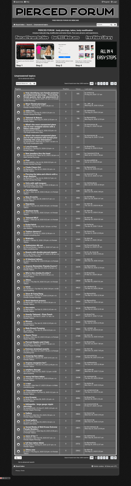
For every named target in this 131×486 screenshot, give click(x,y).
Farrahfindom (31, 190)
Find (27, 160)
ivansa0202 (30, 358)
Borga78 (29, 148)
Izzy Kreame (30, 397)
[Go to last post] (93, 93)
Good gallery (31, 420)
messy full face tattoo (35, 377)
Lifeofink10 (29, 289)
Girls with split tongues (35, 183)
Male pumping (29, 332)
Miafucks (29, 238)
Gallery (28, 413)
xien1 (27, 220)
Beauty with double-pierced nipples (41, 252)
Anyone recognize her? (35, 363)
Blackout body (31, 211)
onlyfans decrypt (32, 370)
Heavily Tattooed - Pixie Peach (38, 314)
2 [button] (98, 83)
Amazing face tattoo (34, 356)
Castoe (28, 372)
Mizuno (28, 321)
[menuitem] (26, 2)
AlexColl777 (30, 178)
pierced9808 (30, 162)
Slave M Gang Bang (34, 294)
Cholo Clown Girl (33, 167)
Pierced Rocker (31, 247)
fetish (27, 287)
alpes (27, 192)
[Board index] (65, 9)
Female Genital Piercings (32, 107)
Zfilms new (30, 450)
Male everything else (31, 249)
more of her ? (31, 436)
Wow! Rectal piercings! (35, 104)
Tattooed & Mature (33, 118)
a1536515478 (30, 392)
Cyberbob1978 (31, 155)
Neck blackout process (35, 301)
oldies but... (30, 111)
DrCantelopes (30, 431)
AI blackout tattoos (33, 259)
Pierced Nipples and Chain (37, 342)
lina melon (30, 308)
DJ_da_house (30, 254)
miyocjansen (30, 131)
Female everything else (32, 235)
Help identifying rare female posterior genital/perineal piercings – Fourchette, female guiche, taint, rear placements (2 (41, 95)
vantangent (29, 378)
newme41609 (30, 408)
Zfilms (28, 280)
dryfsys (28, 385)
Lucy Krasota (31, 147)
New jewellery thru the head (37, 153)
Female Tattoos (29, 121)
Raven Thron (31, 335)
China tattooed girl (33, 390)
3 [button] (101, 83)
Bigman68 (29, 120)
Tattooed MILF (31, 218)
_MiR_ (28, 106)
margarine (29, 323)
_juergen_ (29, 330)
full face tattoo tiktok (34, 443)
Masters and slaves (30, 424)
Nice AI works (31, 197)
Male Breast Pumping (35, 328)
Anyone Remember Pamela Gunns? (41, 266)
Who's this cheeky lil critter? (38, 273)
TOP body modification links (33, 132)
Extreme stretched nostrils (37, 349)
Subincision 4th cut (34, 245)
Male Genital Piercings (31, 157)
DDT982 (28, 199)
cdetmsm (29, 113)
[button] (92, 83)
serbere (28, 99)
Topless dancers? (33, 232)
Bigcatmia (29, 204)
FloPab (28, 226)
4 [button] (104, 83)
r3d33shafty (30, 185)
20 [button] (112, 83)
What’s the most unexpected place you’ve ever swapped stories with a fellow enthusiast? (40, 127)
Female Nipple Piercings (32, 256)
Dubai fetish (30, 225)
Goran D (28, 233)
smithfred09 (30, 365)
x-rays (28, 384)
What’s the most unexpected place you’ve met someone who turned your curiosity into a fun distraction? (40, 138)
